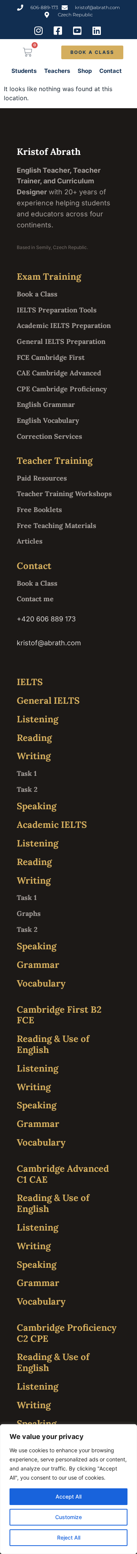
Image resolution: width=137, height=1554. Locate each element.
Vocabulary (41, 983)
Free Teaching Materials (56, 525)
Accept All (68, 1496)
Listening (37, 719)
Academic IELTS (52, 825)
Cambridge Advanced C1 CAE (63, 1174)
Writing (34, 756)
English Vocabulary (48, 420)
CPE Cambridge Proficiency (62, 389)
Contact (110, 70)
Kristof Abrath (49, 152)
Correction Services (49, 436)
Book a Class (37, 294)
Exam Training (49, 276)
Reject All (68, 1537)
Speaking (36, 806)
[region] (68, 1489)
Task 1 (27, 773)
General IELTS (48, 700)
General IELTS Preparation (61, 341)
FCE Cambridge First (50, 357)
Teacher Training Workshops (64, 493)
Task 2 (27, 789)
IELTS (30, 682)
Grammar (38, 965)
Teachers (57, 70)
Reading (34, 738)
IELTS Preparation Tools (57, 310)
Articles (30, 541)
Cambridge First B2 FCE (59, 1015)
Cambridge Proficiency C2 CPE (66, 1333)
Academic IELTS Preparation (64, 325)
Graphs (29, 913)
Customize (68, 1517)
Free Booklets (39, 509)
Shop (85, 70)
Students (24, 70)
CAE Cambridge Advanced (59, 373)
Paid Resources (42, 478)
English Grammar (46, 404)
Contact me (35, 598)
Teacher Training (54, 461)
